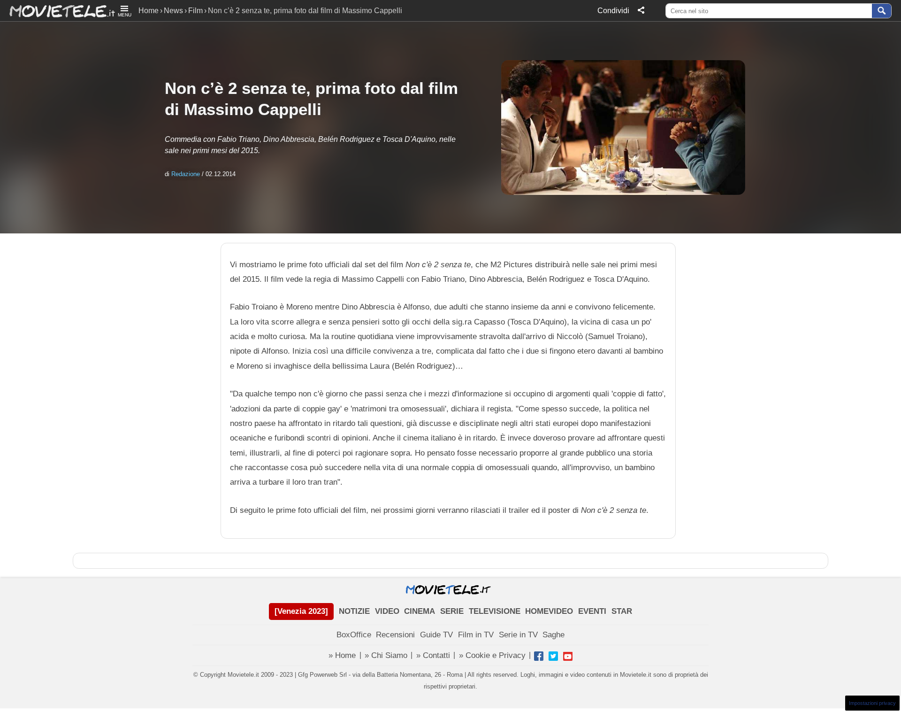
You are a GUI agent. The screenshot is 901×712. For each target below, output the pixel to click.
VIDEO (387, 611)
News (173, 11)
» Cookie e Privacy (492, 655)
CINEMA (419, 611)
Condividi (613, 11)
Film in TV (476, 634)
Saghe (553, 634)
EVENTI (592, 611)
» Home (342, 655)
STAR (621, 611)
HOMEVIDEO (549, 611)
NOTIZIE (354, 611)
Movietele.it (57, 10)
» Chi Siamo (386, 655)
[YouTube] (568, 656)
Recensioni (395, 634)
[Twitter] (553, 656)
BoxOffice (353, 634)
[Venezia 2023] (301, 611)
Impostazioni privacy (872, 703)
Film (195, 11)
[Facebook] (538, 656)
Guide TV (436, 634)
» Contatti (433, 655)
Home (148, 11)
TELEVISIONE (494, 611)
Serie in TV (518, 634)
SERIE (452, 611)
